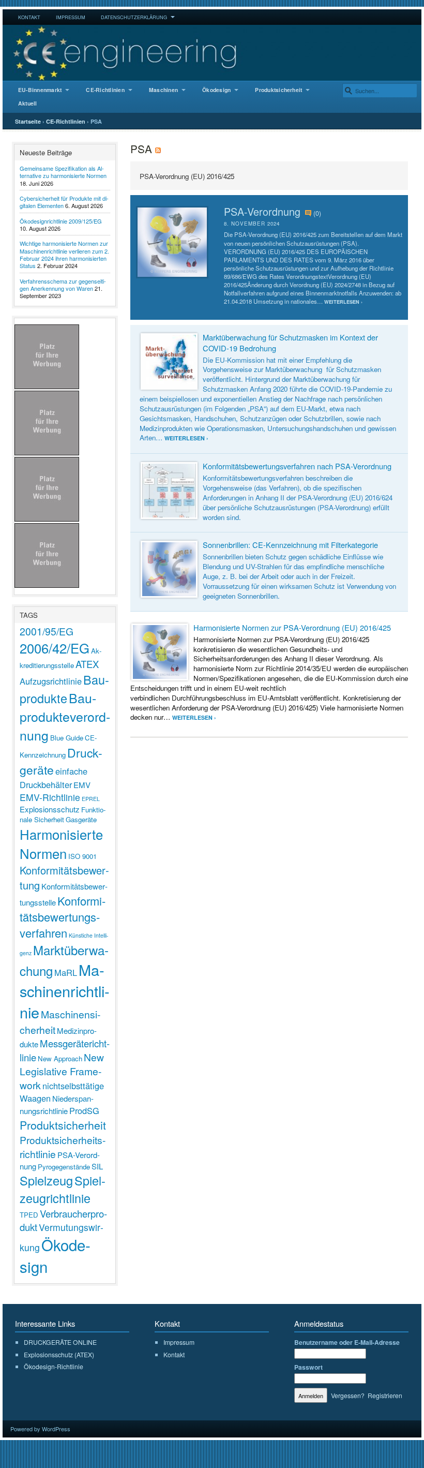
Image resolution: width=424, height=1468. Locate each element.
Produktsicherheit (278, 90)
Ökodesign (216, 90)
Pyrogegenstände (64, 1167)
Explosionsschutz (50, 809)
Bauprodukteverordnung (65, 716)
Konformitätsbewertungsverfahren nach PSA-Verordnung (297, 466)
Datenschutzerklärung (134, 17)
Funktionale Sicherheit (62, 814)
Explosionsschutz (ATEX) (59, 1354)
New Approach (60, 1058)
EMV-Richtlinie (50, 797)
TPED (29, 1215)
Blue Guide (66, 738)
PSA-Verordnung (262, 211)
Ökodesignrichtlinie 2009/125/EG (61, 221)
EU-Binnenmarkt (40, 90)
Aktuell (27, 103)
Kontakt (29, 17)
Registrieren (385, 1395)
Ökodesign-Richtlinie (53, 1366)
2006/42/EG (54, 647)
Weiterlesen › (343, 302)
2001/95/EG (46, 631)
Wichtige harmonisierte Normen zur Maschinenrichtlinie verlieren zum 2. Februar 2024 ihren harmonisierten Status (64, 254)
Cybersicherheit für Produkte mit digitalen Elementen (64, 202)
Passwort (308, 1367)
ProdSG (84, 1110)
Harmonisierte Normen (61, 843)
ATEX (87, 664)
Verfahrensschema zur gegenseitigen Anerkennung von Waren (63, 284)
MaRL (65, 972)
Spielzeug (46, 1180)
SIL (97, 1166)
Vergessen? (348, 1395)
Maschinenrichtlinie (65, 990)
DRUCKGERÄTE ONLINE (60, 1342)
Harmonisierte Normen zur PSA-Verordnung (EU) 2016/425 (292, 627)
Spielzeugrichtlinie (62, 1189)
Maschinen (163, 90)
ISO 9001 (82, 856)
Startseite (28, 121)
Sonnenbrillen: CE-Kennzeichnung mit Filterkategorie (290, 544)
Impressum (70, 17)
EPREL (91, 799)
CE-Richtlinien (105, 90)
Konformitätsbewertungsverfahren (62, 917)
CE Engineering (212, 53)
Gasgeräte (81, 819)
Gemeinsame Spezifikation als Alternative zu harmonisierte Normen (63, 172)
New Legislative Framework (62, 1071)
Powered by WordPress (40, 1429)
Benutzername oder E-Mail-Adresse (347, 1342)
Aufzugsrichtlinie (51, 681)
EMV (81, 784)
